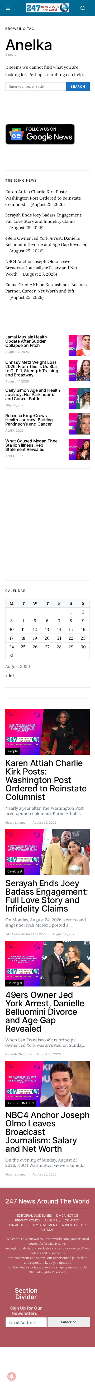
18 (23, 638)
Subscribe (68, 1322)
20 (47, 638)
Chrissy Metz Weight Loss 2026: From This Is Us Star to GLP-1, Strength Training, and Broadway (32, 368)
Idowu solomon (16, 822)
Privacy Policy (27, 1220)
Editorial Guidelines (34, 1215)
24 (11, 646)
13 (47, 629)
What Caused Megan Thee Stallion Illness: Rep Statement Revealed (31, 445)
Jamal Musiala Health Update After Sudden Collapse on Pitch (26, 341)
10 (12, 629)
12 (35, 629)
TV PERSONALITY (20, 1103)
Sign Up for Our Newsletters (26, 1310)
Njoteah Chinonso (18, 1054)
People (12, 751)
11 (23, 629)
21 (59, 638)
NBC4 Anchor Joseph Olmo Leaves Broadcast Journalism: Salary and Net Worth (41, 268)
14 (59, 629)
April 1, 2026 (14, 456)
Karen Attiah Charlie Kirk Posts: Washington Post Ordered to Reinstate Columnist (43, 198)
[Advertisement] (47, 524)
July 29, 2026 (15, 405)
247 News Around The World (26, 934)
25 (23, 646)
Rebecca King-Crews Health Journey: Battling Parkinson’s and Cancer (29, 420)
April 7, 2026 (14, 430)
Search (78, 86)
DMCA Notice (67, 1215)
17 (11, 638)
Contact (72, 1220)
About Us (53, 1220)
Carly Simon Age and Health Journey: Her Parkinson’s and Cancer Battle (32, 394)
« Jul (9, 675)
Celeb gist (14, 871)
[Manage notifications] (11, 1376)
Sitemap (47, 1230)
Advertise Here (75, 1225)
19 (35, 638)
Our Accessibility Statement (33, 1225)
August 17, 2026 (17, 352)
